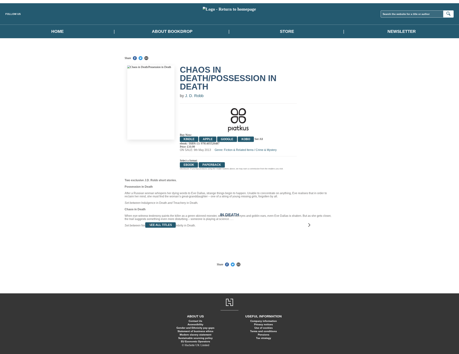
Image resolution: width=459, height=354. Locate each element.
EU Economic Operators (195, 341)
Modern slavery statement (195, 334)
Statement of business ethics (195, 331)
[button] (150, 225)
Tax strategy (263, 338)
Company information (263, 321)
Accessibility (195, 324)
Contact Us (195, 321)
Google (227, 139)
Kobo (246, 139)
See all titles (160, 224)
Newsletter (401, 31)
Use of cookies (263, 327)
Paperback (211, 164)
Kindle (189, 139)
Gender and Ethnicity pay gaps (195, 327)
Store (287, 31)
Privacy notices (263, 324)
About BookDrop (172, 31)
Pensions (263, 334)
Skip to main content (11, 1)
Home (57, 31)
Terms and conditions (263, 331)
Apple (208, 139)
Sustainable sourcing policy (195, 338)
